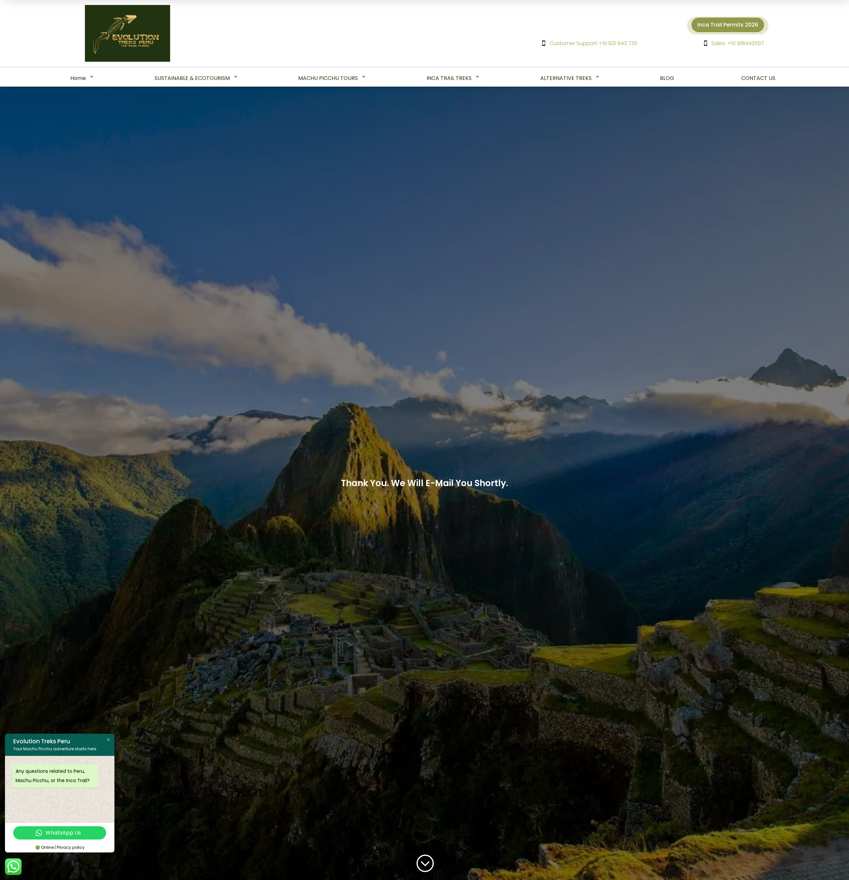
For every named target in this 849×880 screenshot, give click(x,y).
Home (78, 78)
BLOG (667, 78)
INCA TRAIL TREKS (449, 78)
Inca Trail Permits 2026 (727, 25)
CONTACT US (758, 78)
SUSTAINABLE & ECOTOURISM (192, 78)
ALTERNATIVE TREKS (566, 78)
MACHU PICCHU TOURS (328, 78)
